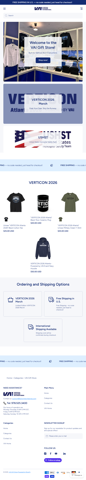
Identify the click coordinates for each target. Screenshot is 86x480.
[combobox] (43, 15)
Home (9, 378)
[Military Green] (60, 219)
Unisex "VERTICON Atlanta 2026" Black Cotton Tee (14, 226)
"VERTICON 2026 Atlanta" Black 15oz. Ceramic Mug (41, 218)
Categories (18, 378)
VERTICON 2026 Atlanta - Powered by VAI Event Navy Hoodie (42, 266)
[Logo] (43, 8)
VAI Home (48, 408)
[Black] (6, 219)
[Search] (5, 15)
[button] (81, 9)
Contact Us (48, 403)
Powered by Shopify (24, 472)
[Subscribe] (80, 436)
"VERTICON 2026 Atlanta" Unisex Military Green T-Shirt (69, 226)
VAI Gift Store (13, 472)
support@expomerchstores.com (24, 399)
